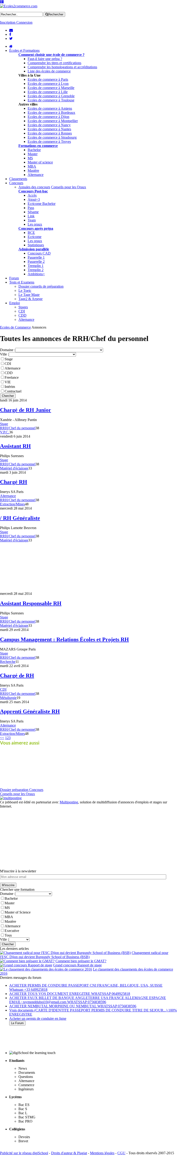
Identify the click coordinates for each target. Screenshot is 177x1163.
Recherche (7, 662)
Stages (23, 307)
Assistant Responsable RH (30, 603)
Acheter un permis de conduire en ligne (37, 1018)
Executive (12, 931)
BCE (31, 233)
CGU (121, 1153)
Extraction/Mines (12, 504)
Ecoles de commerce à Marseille (51, 88)
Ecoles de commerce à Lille (48, 92)
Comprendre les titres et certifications (54, 63)
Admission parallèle (33, 249)
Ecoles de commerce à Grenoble (51, 96)
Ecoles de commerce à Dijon (48, 117)
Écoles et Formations (24, 50)
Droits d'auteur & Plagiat (69, 1153)
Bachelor (34, 150)
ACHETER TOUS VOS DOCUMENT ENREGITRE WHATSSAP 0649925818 (69, 994)
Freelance (12, 377)
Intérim (10, 387)
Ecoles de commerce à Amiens (50, 108)
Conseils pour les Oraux (68, 187)
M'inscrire (8, 885)
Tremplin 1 (36, 266)
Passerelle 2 (36, 262)
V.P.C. (4, 432)
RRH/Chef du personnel (17, 428)
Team (32, 220)
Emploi (14, 303)
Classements (18, 179)
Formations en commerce (38, 146)
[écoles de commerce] (11, 46)
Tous (8, 935)
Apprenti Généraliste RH (30, 711)
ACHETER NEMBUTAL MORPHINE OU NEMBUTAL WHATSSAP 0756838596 (72, 1006)
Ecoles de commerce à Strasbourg (52, 137)
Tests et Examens (21, 282)
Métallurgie (8, 698)
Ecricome (34, 237)
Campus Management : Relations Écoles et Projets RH (64, 639)
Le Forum (17, 1023)
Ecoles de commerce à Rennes (50, 133)
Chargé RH (13, 482)
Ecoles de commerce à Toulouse (51, 100)
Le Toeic (24, 290)
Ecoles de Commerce (15, 327)
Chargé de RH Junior (25, 410)
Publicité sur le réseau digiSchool (24, 1153)
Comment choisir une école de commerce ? (51, 55)
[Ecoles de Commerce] (18, 6)
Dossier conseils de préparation (41, 286)
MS (30, 158)
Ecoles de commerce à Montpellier (53, 121)
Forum (14, 278)
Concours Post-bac (33, 191)
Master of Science (18, 912)
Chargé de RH (17, 676)
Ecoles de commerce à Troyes (49, 141)
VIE (8, 382)
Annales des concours (34, 187)
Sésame (33, 212)
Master (33, 154)
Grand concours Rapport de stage (77, 965)
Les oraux (35, 224)
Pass (31, 208)
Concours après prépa (35, 228)
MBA (32, 166)
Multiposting (69, 802)
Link (31, 216)
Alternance (36, 175)
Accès (32, 195)
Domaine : (7, 350)
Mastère (33, 170)
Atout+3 (34, 199)
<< (2, 738)
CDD (22, 315)
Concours (16, 183)
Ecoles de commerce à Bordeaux (51, 113)
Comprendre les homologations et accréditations (62, 67)
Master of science (40, 162)
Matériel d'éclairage (14, 468)
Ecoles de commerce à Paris (48, 79)
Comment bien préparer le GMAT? (80, 961)
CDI (21, 311)
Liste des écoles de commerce (49, 71)
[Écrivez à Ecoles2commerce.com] (11, 30)
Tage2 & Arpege (30, 299)
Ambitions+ (36, 274)
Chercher (8, 396)
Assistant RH (15, 446)
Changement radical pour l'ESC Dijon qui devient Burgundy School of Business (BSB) (84, 955)
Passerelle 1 (36, 257)
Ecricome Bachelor (41, 204)
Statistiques (36, 245)
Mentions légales (102, 1153)
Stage (9, 359)
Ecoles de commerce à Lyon (48, 84)
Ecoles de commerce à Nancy (49, 125)
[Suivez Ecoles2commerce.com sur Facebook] (10, 34)
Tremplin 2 (36, 270)
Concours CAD (39, 253)
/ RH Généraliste (20, 518)
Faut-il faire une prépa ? (45, 59)
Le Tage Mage (29, 295)
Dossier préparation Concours (21, 790)
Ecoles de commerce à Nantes (49, 129)
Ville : (4, 354)
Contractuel (13, 391)
